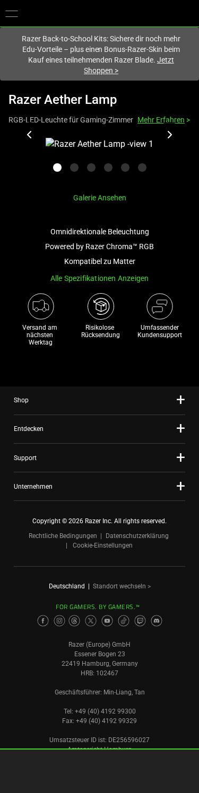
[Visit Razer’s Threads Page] (74, 620)
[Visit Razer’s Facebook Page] (43, 620)
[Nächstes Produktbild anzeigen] (169, 134)
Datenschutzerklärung (137, 536)
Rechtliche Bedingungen (63, 536)
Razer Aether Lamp (62, 99)
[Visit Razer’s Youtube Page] (107, 620)
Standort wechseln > (122, 586)
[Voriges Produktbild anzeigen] (29, 134)
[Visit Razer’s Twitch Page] (140, 620)
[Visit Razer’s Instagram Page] (59, 620)
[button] (11, 13)
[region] (99, 160)
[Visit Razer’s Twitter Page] (90, 620)
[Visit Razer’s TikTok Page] (123, 620)
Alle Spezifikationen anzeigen (99, 278)
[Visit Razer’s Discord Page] (156, 620)
